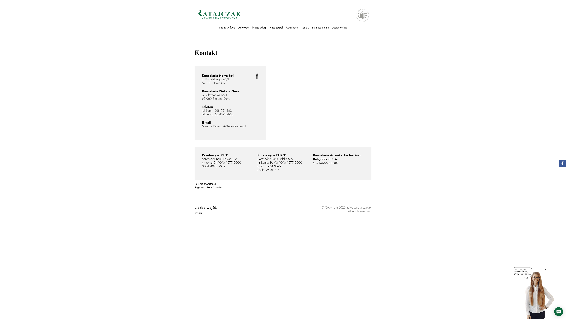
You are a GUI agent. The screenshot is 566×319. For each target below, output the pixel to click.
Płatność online (320, 28)
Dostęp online (339, 28)
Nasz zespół (276, 28)
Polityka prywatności (205, 184)
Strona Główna (227, 28)
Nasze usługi (259, 28)
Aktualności (292, 28)
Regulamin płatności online (208, 187)
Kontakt (305, 28)
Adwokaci (243, 28)
